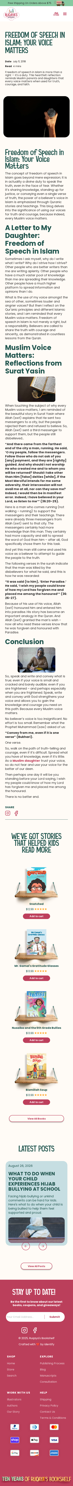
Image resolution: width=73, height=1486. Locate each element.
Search (11, 1375)
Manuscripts (48, 1375)
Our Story (13, 1411)
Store (10, 1369)
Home (11, 1363)
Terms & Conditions (53, 1418)
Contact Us (47, 1411)
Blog (43, 1369)
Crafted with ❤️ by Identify (36, 1344)
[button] (65, 14)
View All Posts (36, 1266)
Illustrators (14, 1399)
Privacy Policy (49, 1405)
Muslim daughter (26, 760)
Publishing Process (52, 1363)
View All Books (37, 1118)
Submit (54, 1317)
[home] (11, 13)
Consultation (48, 1382)
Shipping (45, 1399)
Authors (12, 1405)
